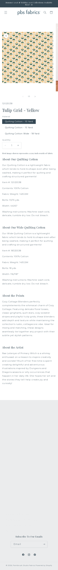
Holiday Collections (15, 425)
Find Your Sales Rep (16, 481)
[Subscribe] (44, 544)
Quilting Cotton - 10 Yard (19, 121)
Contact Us (11, 468)
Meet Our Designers (16, 475)
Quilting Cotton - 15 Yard (19, 127)
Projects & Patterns (15, 500)
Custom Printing (14, 438)
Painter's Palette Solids (17, 431)
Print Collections (14, 419)
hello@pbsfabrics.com (18, 525)
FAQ (7, 462)
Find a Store (11, 487)
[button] (6, 12)
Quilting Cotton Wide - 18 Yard (22, 133)
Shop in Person (13, 444)
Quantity (6, 140)
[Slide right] (35, 96)
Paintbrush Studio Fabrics (24, 565)
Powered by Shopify (44, 565)
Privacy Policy (12, 506)
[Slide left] (23, 96)
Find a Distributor (14, 494)
